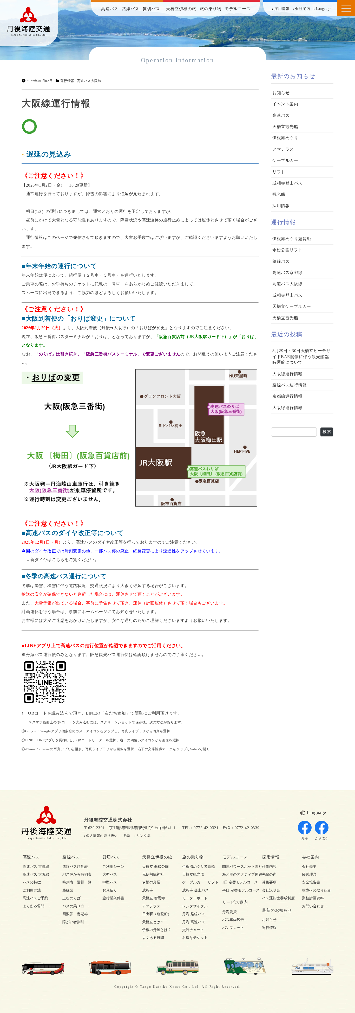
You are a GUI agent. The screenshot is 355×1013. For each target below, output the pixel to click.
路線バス (130, 9)
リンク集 (144, 836)
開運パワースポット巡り (237, 867)
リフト (278, 172)
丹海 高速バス (193, 922)
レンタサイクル (195, 906)
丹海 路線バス (193, 914)
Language (323, 9)
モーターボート (195, 898)
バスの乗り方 (73, 906)
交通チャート (193, 930)
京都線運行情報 (287, 396)
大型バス (109, 874)
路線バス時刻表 (75, 867)
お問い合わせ (313, 906)
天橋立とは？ (153, 922)
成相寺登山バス (287, 183)
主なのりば (71, 898)
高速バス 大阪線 (36, 874)
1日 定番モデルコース (237, 882)
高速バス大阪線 (89, 80)
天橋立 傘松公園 (155, 867)
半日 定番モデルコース (237, 890)
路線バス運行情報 (289, 385)
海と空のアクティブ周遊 (237, 874)
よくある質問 (33, 906)
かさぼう (321, 838)
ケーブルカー (285, 160)
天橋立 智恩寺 (153, 898)
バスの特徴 (32, 882)
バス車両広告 (233, 920)
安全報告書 (311, 882)
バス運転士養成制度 (277, 898)
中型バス (109, 882)
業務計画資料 (313, 898)
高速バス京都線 (287, 272)
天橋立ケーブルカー (291, 306)
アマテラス (283, 149)
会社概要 (309, 867)
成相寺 (147, 890)
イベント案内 (285, 104)
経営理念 (309, 874)
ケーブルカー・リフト (197, 882)
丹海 (304, 838)
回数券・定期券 (75, 914)
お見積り (109, 890)
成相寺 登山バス (195, 890)
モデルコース (238, 9)
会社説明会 (271, 890)
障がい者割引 (73, 922)
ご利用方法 (32, 890)
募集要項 (269, 882)
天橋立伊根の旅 (181, 9)
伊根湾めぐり (285, 138)
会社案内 (302, 9)
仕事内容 (269, 867)
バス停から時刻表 (76, 874)
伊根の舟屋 (151, 882)
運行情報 (67, 80)
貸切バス (151, 9)
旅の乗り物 (210, 9)
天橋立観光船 (285, 126)
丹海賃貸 (229, 912)
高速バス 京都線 (36, 867)
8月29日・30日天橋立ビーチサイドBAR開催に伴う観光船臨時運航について (301, 356)
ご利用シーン (113, 867)
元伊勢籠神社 (153, 874)
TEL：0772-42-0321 (200, 828)
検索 (327, 431)
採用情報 (281, 9)
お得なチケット (195, 938)
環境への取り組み (316, 890)
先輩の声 (269, 874)
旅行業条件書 (113, 898)
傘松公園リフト (287, 250)
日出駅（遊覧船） (156, 914)
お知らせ (281, 93)
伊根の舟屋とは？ (156, 930)
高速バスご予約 (35, 898)
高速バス (109, 9)
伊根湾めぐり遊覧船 (291, 239)
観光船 (278, 194)
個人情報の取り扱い (102, 836)
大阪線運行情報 (287, 374)
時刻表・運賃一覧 (76, 882)
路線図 (67, 890)
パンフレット (233, 928)
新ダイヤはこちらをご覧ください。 (64, 559)
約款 (127, 836)
